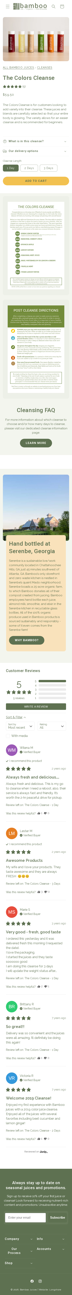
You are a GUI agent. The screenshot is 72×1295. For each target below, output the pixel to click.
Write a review (36, 706)
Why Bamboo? (27, 640)
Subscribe (57, 1217)
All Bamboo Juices (18, 67)
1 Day (11, 168)
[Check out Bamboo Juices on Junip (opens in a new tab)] (43, 1151)
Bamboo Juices (28, 1289)
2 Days (29, 168)
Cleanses (44, 67)
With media (19, 736)
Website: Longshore (50, 1289)
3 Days (48, 168)
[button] (7, 6)
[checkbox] (20, 736)
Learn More (36, 443)
